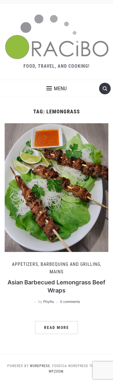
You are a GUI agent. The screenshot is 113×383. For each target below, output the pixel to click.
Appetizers (25, 264)
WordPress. (40, 366)
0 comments (70, 301)
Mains (56, 272)
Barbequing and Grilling (70, 264)
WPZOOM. (57, 371)
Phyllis (48, 301)
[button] (56, 88)
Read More (56, 327)
